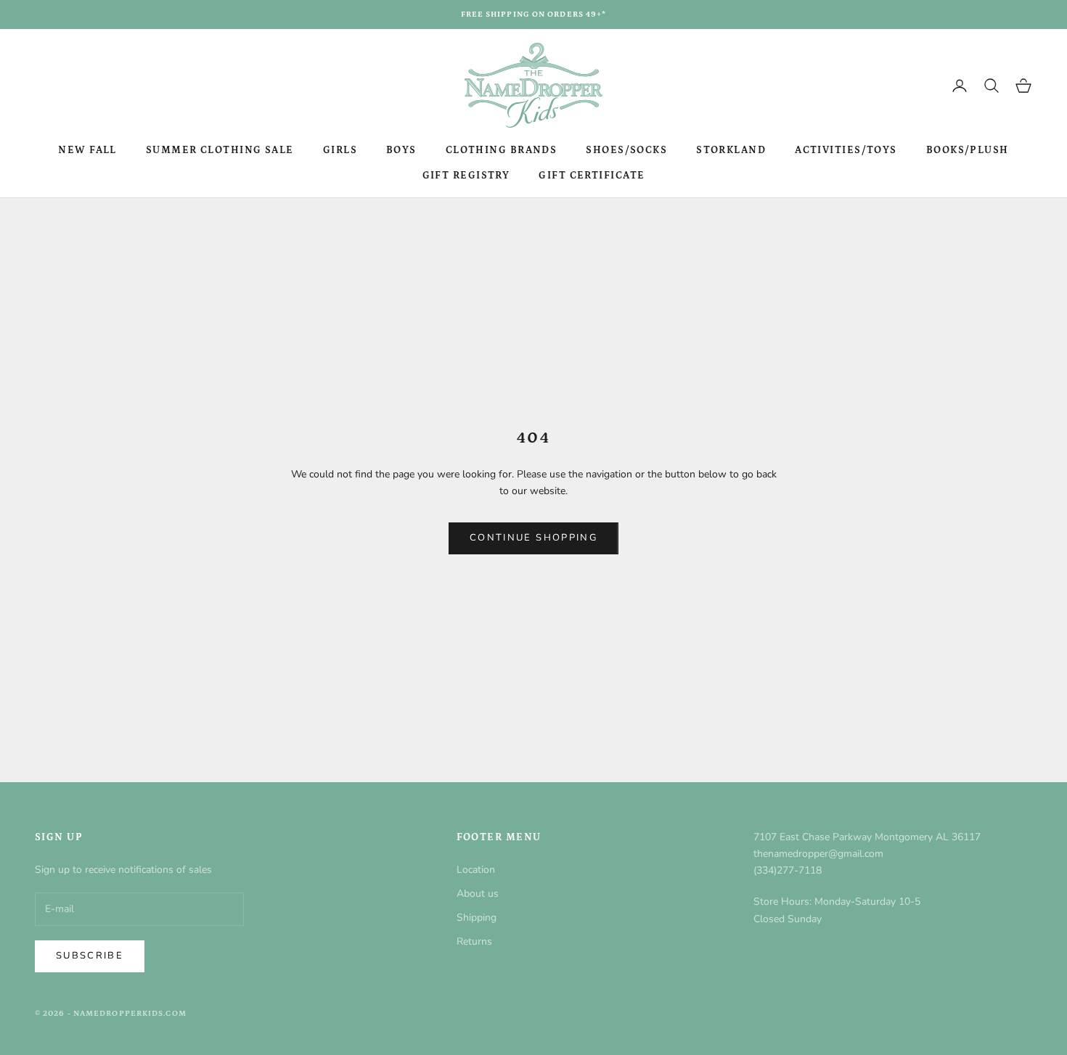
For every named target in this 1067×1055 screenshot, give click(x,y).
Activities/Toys (846, 150)
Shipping (476, 917)
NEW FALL (87, 150)
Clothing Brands (501, 150)
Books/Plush (967, 150)
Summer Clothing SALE (220, 150)
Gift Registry (466, 175)
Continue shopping (533, 537)
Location (476, 870)
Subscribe (89, 955)
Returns (474, 941)
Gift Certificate (592, 175)
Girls (340, 150)
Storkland (731, 150)
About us (478, 893)
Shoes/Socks (626, 150)
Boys (401, 150)
